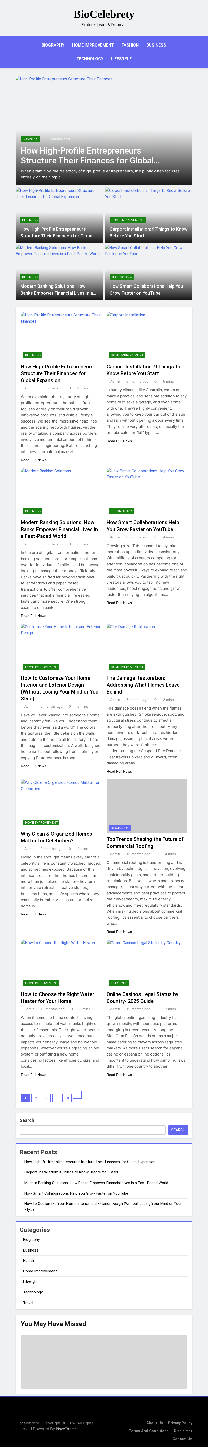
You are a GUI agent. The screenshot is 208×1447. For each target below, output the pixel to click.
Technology (89, 58)
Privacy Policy (180, 1423)
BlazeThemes (67, 1429)
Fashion (130, 45)
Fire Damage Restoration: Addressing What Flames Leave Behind (143, 685)
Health (28, 1260)
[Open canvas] (19, 52)
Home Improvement (93, 45)
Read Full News (33, 460)
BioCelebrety (104, 14)
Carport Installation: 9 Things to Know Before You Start (71, 1172)
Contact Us (182, 1439)
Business (156, 45)
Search (27, 1120)
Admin (29, 388)
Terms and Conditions (149, 1431)
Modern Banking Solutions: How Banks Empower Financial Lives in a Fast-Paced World (56, 293)
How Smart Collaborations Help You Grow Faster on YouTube (76, 1193)
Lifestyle (121, 58)
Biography (53, 45)
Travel (28, 1303)
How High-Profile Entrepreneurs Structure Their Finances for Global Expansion (87, 160)
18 (67, 1098)
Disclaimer (183, 1431)
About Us (154, 1423)
